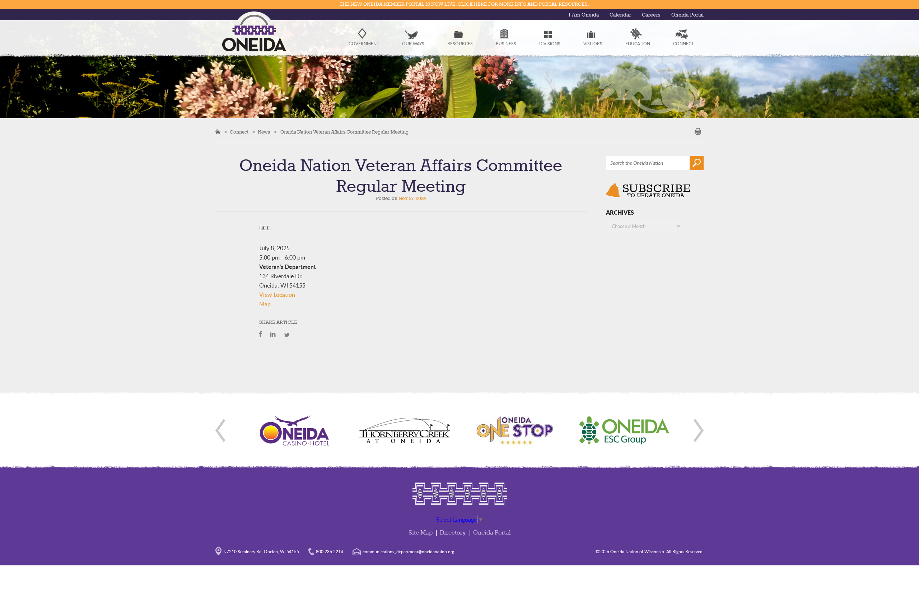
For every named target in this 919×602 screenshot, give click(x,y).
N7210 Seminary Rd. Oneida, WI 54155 (261, 551)
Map (265, 304)
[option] (295, 430)
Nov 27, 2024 (412, 198)
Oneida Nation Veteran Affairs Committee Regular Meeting (344, 132)
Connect (239, 132)
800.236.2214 (329, 551)
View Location (277, 295)
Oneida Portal (687, 15)
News (264, 132)
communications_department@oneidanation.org (408, 551)
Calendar (620, 15)
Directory (453, 533)
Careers (651, 15)
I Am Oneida (584, 15)
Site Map (421, 533)
